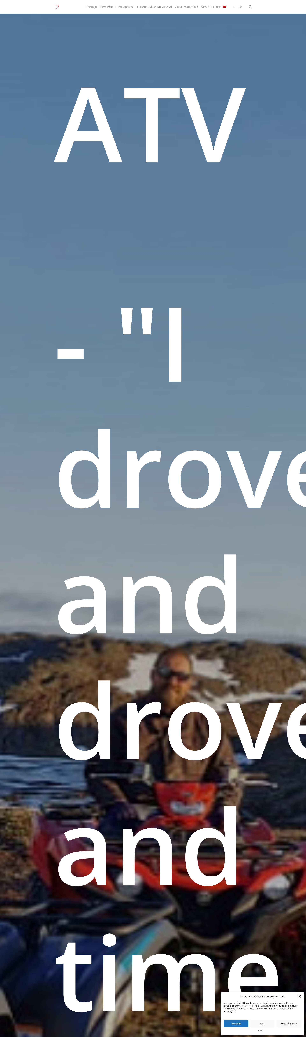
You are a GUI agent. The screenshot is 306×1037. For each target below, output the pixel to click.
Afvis (262, 1023)
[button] (299, 996)
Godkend (236, 1023)
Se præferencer (289, 1023)
